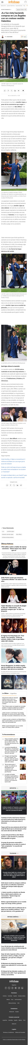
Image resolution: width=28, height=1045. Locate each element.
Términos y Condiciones (8, 1032)
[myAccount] (25, 2)
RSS (18, 1003)
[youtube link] (15, 988)
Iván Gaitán (9, 36)
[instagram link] (12, 988)
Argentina (5, 1020)
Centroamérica (18, 999)
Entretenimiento (6, 9)
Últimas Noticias (12, 1003)
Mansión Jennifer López (7, 534)
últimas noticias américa (7, 537)
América (5, 996)
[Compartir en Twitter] (11, 90)
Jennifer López (10, 531)
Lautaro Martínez (9, 5)
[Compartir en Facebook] (8, 90)
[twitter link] (9, 988)
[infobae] (14, 2)
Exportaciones (17, 5)
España (15, 996)
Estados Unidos (21, 996)
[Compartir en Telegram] (18, 90)
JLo (3, 531)
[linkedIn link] (22, 988)
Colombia (10, 996)
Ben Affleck (19, 534)
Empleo (17, 1011)
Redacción (11, 1011)
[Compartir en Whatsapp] (4, 90)
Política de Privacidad (20, 1032)
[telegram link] (19, 988)
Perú (12, 999)
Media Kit (14, 1023)
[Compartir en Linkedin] (15, 90)
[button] (2, 2)
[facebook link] (6, 988)
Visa (22, 5)
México (8, 999)
